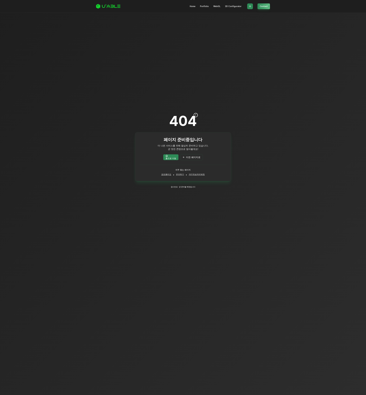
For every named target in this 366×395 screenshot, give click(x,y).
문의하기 (180, 174)
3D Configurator (233, 6)
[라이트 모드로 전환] (250, 6)
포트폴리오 (166, 174)
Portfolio (204, 6)
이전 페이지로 (193, 157)
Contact (264, 6)
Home (192, 6)
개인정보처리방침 (197, 174)
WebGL (216, 6)
